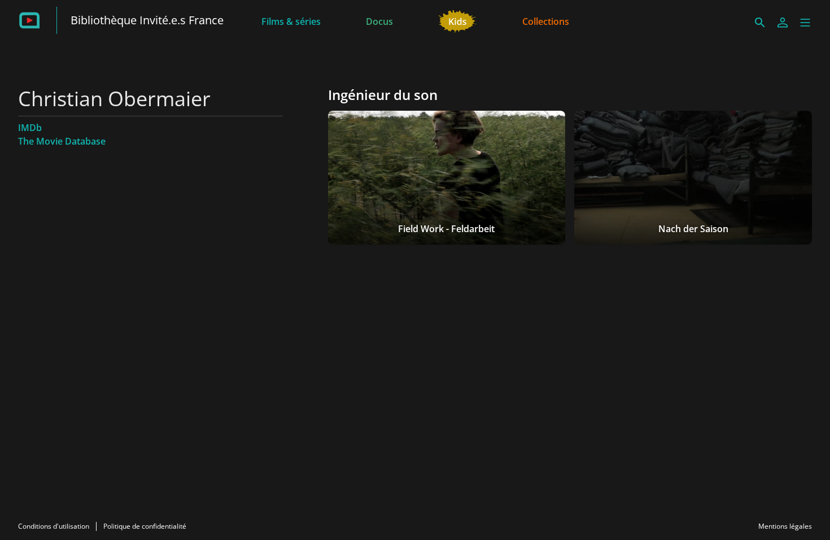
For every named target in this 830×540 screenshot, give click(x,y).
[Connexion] (782, 22)
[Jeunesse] (458, 20)
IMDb (30, 127)
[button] (805, 22)
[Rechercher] (760, 22)
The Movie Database (62, 141)
